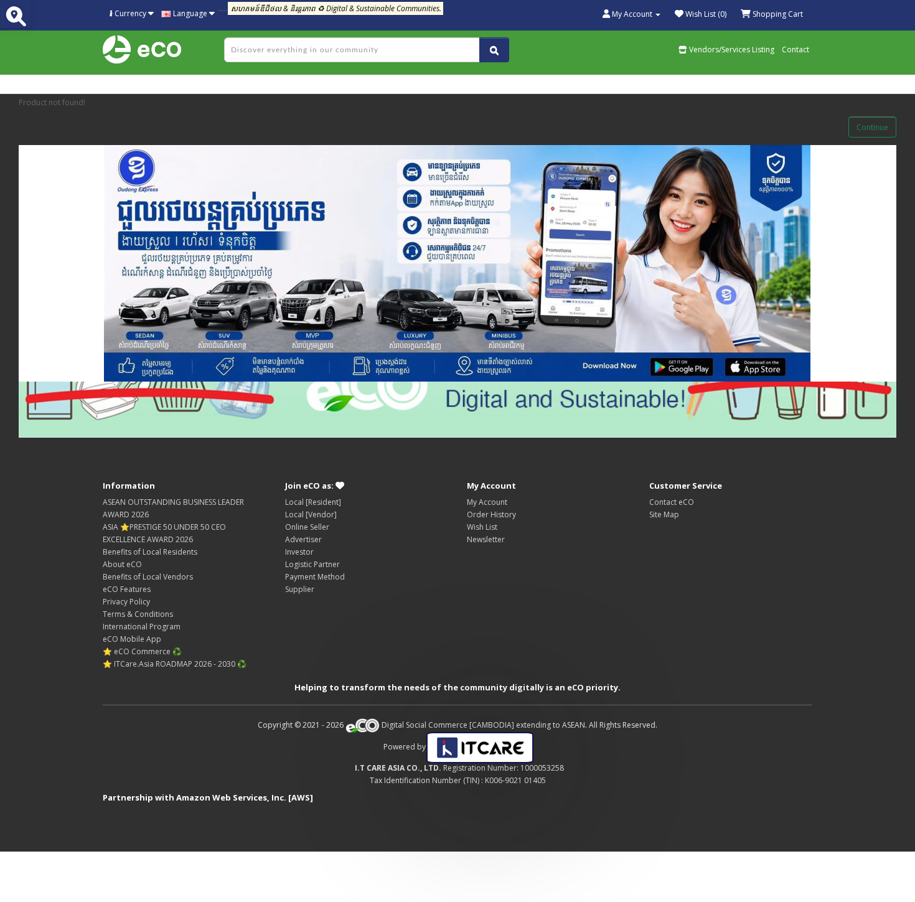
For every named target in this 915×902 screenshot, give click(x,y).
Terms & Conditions (138, 614)
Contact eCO (671, 502)
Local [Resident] (313, 502)
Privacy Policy (126, 601)
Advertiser (303, 539)
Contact (795, 49)
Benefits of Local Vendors (148, 576)
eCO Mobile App (132, 639)
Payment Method (315, 576)
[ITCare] (480, 746)
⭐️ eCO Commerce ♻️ (142, 651)
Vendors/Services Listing (730, 49)
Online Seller (307, 527)
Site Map (664, 514)
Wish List (482, 527)
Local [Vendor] (311, 514)
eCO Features (127, 589)
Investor (299, 552)
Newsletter (486, 539)
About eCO (122, 564)
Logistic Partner (312, 564)
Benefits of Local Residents (150, 552)
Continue (872, 127)
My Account (487, 502)
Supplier (299, 589)
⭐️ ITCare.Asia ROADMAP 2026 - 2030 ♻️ (174, 664)
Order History (491, 514)
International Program (142, 626)
